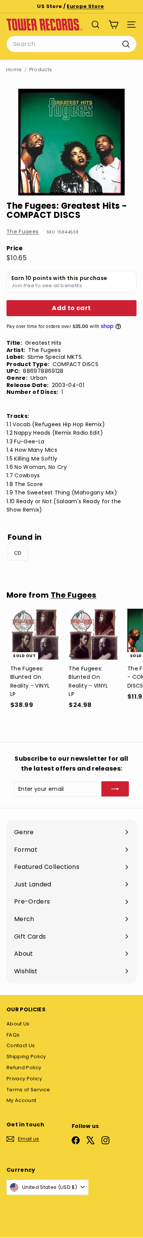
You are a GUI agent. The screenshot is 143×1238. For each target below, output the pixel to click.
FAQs (12, 1034)
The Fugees (22, 231)
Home (14, 69)
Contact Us (20, 1045)
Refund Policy (24, 1067)
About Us (18, 1023)
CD (18, 553)
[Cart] (113, 24)
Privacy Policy (24, 1078)
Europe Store (85, 6)
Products (40, 69)
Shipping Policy (26, 1056)
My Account (21, 1100)
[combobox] (71, 44)
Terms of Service (28, 1089)
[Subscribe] (115, 789)
